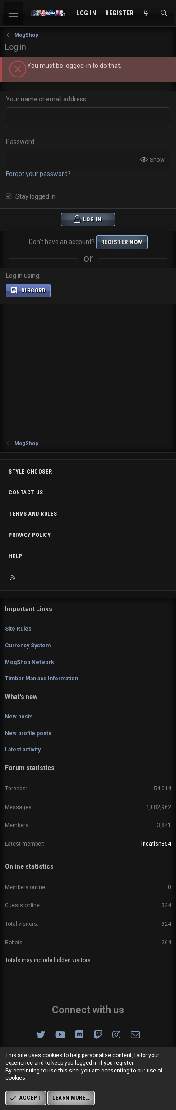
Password (20, 141)
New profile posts (28, 733)
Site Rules (18, 629)
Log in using (22, 275)
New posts (19, 716)
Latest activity (23, 749)
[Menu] (13, 13)
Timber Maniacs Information (41, 678)
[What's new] (146, 13)
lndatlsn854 (156, 844)
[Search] (163, 13)
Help (15, 556)
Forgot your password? (38, 173)
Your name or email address (46, 99)
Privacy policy (30, 535)
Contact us (26, 492)
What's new (21, 696)
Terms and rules (33, 514)
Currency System (28, 645)
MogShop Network (29, 662)
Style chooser (30, 472)
